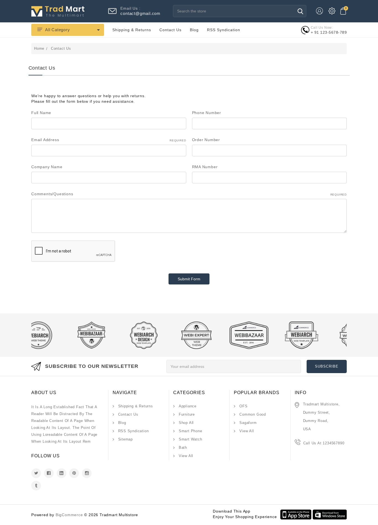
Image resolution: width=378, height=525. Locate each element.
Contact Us (170, 30)
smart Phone (190, 431)
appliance (187, 406)
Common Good (252, 414)
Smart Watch (190, 439)
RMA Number (205, 167)
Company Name (47, 167)
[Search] (300, 11)
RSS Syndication (223, 30)
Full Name (41, 112)
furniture (187, 414)
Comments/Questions (189, 194)
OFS (243, 406)
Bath (183, 447)
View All (186, 456)
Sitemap (125, 439)
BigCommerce (69, 515)
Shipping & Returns (131, 30)
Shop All (186, 423)
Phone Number (206, 112)
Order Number (206, 140)
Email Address (108, 140)
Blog (194, 30)
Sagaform (248, 423)
